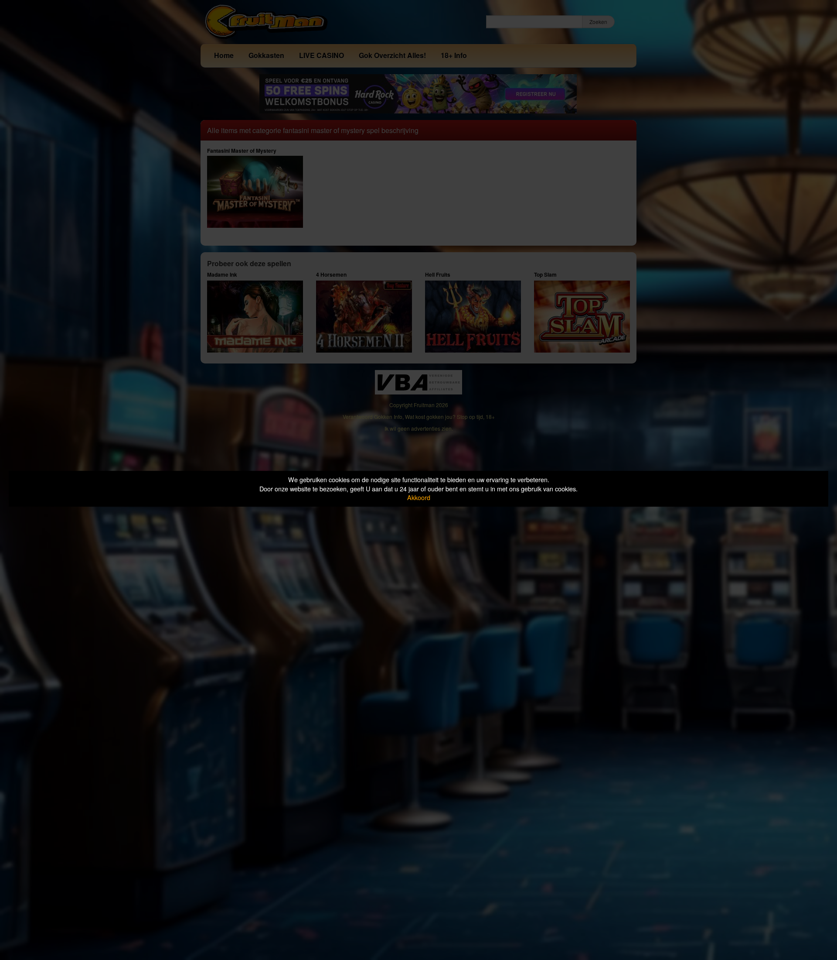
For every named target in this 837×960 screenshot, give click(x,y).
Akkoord (418, 497)
